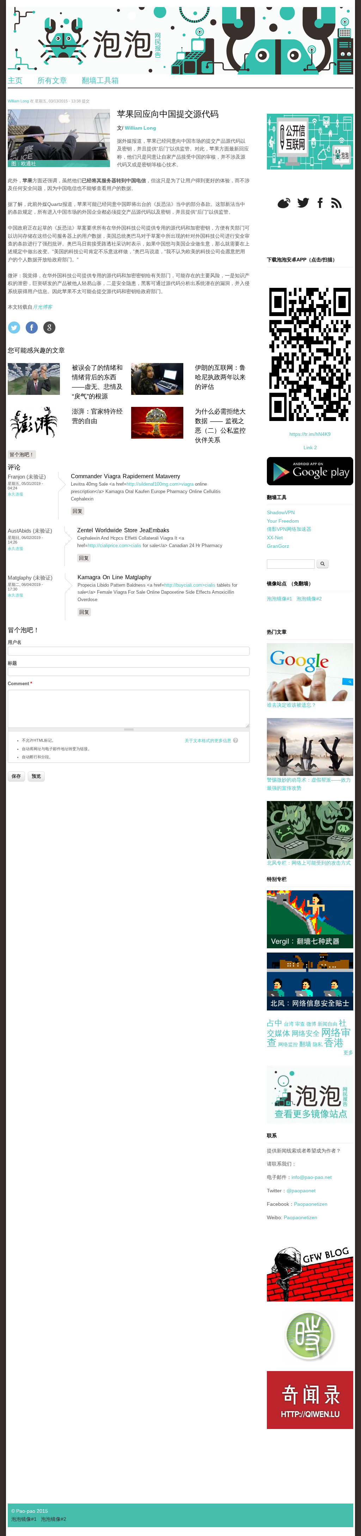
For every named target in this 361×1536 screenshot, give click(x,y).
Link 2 (310, 447)
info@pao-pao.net (312, 1177)
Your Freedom (283, 521)
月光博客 (42, 307)
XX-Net (275, 537)
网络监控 (288, 1044)
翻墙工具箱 (100, 80)
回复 (77, 511)
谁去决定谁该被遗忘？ (291, 705)
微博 (311, 1024)
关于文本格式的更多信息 (208, 740)
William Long (18, 101)
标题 (12, 663)
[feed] (336, 203)
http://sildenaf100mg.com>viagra (160, 484)
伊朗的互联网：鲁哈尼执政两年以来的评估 (220, 377)
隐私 (318, 1044)
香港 (334, 1042)
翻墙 (305, 1044)
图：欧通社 (23, 163)
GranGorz (278, 546)
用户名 (15, 642)
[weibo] (284, 203)
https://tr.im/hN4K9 (310, 434)
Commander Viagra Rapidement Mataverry (125, 476)
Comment (20, 683)
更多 (348, 1052)
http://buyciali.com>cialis (189, 585)
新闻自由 (327, 1024)
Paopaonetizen (311, 1204)
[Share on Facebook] (31, 327)
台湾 (289, 1024)
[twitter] (303, 203)
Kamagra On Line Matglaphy (114, 577)
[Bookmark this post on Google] (49, 327)
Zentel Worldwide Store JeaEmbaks (123, 530)
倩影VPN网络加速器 (289, 529)
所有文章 (52, 80)
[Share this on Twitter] (14, 327)
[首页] (180, 41)
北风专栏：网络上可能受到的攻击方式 (309, 863)
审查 (300, 1024)
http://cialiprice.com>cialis (114, 545)
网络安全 (306, 1033)
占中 (274, 1023)
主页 (15, 80)
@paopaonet (301, 1190)
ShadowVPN (281, 512)
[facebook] (320, 203)
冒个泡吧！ (22, 454)
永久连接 (15, 494)
